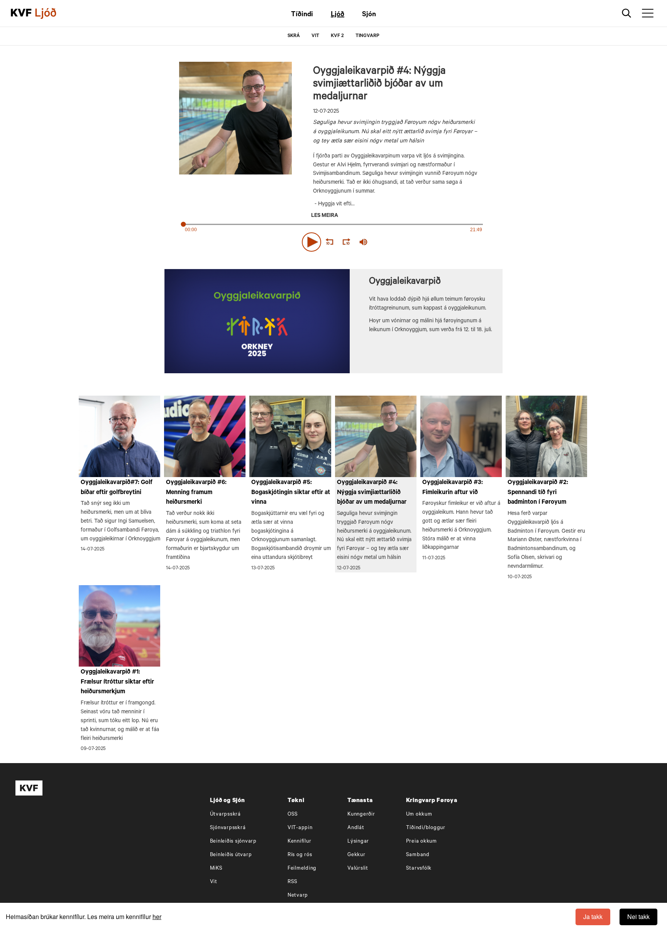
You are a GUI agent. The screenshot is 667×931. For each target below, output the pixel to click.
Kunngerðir (361, 815)
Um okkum (419, 815)
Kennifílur (299, 842)
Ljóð (337, 15)
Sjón (369, 15)
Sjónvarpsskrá (228, 828)
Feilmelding (302, 869)
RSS (293, 882)
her (156, 916)
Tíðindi (302, 15)
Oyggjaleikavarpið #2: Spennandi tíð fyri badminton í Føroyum (538, 492)
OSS (293, 815)
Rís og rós (300, 855)
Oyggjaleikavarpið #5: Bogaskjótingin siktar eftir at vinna (290, 492)
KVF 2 (337, 36)
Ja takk (593, 916)
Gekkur (356, 855)
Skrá (294, 36)
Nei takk (638, 916)
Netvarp (298, 896)
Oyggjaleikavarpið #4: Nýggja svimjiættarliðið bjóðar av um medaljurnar (371, 492)
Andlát (355, 828)
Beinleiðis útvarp (231, 855)
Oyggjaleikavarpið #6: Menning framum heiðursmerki (196, 492)
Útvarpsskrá (225, 815)
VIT (315, 36)
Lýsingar (358, 842)
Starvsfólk (419, 869)
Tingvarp (367, 36)
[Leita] (626, 13)
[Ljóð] (52, 13)
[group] (363, 242)
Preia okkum (421, 842)
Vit (213, 882)
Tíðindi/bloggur (425, 828)
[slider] (399, 242)
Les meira (324, 216)
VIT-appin (300, 828)
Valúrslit (357, 869)
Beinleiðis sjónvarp (233, 842)
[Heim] (21, 13)
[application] (333, 240)
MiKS (216, 869)
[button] (311, 242)
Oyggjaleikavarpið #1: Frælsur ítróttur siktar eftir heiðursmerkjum (117, 682)
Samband (418, 855)
